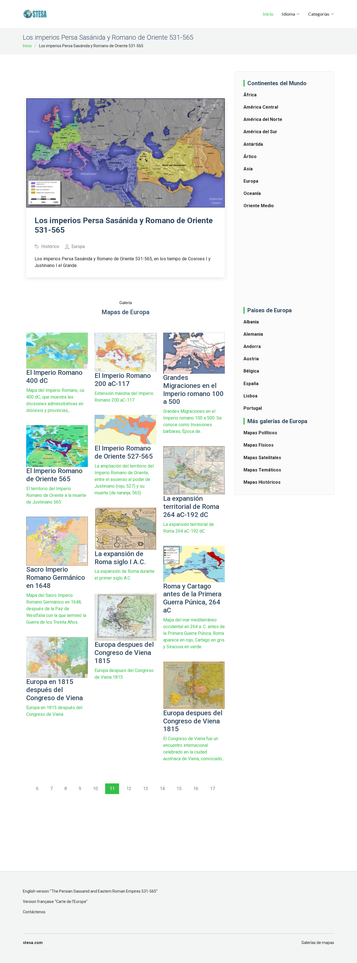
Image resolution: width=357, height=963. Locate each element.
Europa (250, 181)
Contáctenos (34, 912)
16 (195, 788)
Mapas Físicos (258, 445)
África (250, 94)
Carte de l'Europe (71, 901)
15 (179, 788)
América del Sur (260, 131)
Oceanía (252, 193)
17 (212, 788)
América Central (260, 107)
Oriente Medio (258, 205)
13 (145, 788)
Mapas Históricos (262, 482)
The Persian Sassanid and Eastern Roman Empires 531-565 (103, 891)
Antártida (253, 144)
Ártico (250, 156)
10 (95, 788)
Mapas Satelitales (262, 457)
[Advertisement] (127, 72)
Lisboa (250, 396)
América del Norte (262, 119)
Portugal (252, 408)
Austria (251, 358)
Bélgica (251, 371)
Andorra (252, 346)
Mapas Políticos (260, 432)
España (251, 383)
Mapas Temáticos (262, 470)
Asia (248, 168)
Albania (251, 322)
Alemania (253, 334)
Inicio (268, 13)
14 (162, 788)
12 (128, 788)
